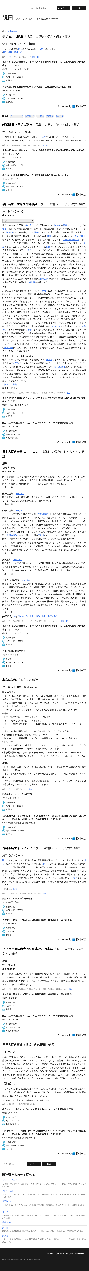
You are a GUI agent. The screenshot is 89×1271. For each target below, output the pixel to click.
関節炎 (46, 864)
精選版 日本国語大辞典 (17, 124)
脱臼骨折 (44, 279)
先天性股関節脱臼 (71, 239)
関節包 (57, 225)
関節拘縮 (8, 347)
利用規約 (50, 1254)
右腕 (41, 49)
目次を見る (20, 494)
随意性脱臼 (59, 367)
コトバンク (13, 8)
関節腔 (43, 137)
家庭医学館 (9, 679)
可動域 (41, 535)
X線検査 (31, 282)
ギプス (74, 878)
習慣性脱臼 (34, 616)
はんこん (56, 326)
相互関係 (40, 116)
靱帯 (65, 225)
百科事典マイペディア (17, 848)
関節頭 (9, 232)
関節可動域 (43, 514)
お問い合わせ (79, 1254)
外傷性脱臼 (30, 250)
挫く (22, 52)
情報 (33, 57)
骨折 (10, 52)
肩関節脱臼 (11, 535)
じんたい (73, 225)
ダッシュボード (16, 116)
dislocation (12, 31)
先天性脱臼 (80, 236)
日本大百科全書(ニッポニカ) (21, 451)
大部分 (16, 363)
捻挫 (16, 52)
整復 (44, 291)
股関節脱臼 (29, 116)
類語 (5, 52)
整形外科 (50, 116)
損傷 (4, 229)
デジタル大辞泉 (12, 36)
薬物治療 (59, 116)
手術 (29, 330)
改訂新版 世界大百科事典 (19, 204)
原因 (48, 247)
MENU (4, 2)
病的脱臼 (29, 225)
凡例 (38, 57)
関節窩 (37, 232)
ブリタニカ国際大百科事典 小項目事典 (27, 948)
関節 (20, 49)
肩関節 (49, 359)
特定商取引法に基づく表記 (64, 1254)
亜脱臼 (49, 236)
